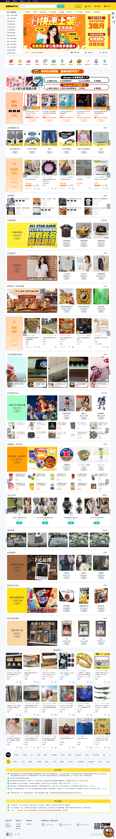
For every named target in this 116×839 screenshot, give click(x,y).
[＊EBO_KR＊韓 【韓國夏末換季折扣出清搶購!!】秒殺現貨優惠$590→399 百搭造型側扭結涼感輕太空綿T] (53, 501)
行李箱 (15, 761)
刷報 (8, 755)
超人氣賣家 (52, 12)
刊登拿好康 (96, 12)
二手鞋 (54, 761)
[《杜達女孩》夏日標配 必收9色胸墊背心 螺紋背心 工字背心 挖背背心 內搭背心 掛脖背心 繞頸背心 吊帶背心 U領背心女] (105, 510)
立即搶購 (32, 120)
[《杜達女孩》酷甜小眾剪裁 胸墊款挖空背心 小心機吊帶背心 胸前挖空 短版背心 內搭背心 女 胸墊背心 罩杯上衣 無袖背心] (105, 501)
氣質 (69, 755)
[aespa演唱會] (84, 79)
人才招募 (28, 824)
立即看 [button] (17, 238)
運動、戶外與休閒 (11, 41)
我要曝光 (14, 115)
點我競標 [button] (67, 245)
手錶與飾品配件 (11, 30)
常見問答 (18, 824)
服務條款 (92, 835)
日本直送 (27, 12)
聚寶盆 (62, 761)
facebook (15, 834)
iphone (62, 755)
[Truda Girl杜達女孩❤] (97, 513)
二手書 (99, 761)
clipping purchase (38, 188)
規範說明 (75, 783)
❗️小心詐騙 (78, 12)
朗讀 (113, 13)
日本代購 (87, 12)
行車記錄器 (91, 761)
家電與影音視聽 (11, 50)
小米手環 (70, 761)
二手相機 (38, 761)
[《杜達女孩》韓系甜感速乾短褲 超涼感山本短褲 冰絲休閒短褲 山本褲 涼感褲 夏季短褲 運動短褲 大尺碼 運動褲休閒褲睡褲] (92, 506)
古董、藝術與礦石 (11, 18)
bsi (9, 834)
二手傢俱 (24, 755)
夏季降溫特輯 (34, 52)
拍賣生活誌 (43, 12)
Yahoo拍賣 (12, 6)
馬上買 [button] (66, 311)
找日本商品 (104, 393)
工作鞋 (38, 755)
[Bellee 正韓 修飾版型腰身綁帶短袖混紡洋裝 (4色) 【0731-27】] (15, 506)
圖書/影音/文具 (11, 21)
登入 (78, 6)
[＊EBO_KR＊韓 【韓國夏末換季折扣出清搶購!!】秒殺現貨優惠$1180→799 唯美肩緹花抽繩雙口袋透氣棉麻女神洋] (53, 510)
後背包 (46, 761)
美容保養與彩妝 (11, 35)
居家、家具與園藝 (11, 38)
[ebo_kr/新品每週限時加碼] (45, 513)
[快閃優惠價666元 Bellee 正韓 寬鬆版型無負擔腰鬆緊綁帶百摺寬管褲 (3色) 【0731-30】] (27, 510)
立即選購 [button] (67, 610)
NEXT (109, 142)
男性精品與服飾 (11, 32)
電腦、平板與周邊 (11, 44)
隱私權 (96, 835)
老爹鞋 (30, 761)
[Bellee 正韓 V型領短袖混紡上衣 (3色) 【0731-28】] (27, 501)
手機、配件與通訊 (11, 47)
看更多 (105, 128)
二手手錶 (15, 755)
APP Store (105, 824)
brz (32, 755)
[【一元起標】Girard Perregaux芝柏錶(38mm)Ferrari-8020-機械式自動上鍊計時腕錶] (67, 506)
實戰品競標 (104, 220)
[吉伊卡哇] (66, 87)
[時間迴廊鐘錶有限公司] (71, 513)
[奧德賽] (101, 87)
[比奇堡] (66, 79)
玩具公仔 (69, 12)
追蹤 (19, 523)
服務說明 (8, 826)
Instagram (18, 834)
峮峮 (45, 755)
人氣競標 (61, 12)
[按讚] (24, 379)
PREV (7, 142)
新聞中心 (8, 824)
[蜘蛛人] (49, 87)
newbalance (78, 755)
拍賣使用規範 (102, 835)
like (35, 188)
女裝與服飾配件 (11, 24)
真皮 (104, 755)
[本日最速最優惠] (109, 832)
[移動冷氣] (49, 79)
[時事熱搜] (58, 71)
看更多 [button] (17, 271)
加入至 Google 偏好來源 (113, 17)
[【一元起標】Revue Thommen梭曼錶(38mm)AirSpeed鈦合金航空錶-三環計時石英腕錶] (79, 501)
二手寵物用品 (80, 761)
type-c (87, 755)
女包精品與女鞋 (11, 27)
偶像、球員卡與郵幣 (12, 15)
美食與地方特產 (11, 53)
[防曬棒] (101, 79)
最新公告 (18, 828)
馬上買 (105, 286)
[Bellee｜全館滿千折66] (19, 513)
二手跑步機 (108, 761)
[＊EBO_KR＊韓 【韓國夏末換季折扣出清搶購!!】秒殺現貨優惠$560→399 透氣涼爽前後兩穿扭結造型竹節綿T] (41, 506)
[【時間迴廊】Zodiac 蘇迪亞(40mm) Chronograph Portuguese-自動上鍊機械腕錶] (79, 510)
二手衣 (22, 761)
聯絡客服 (18, 826)
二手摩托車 (54, 755)
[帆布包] (84, 87)
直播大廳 (104, 530)
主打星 (35, 12)
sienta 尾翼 (96, 755)
